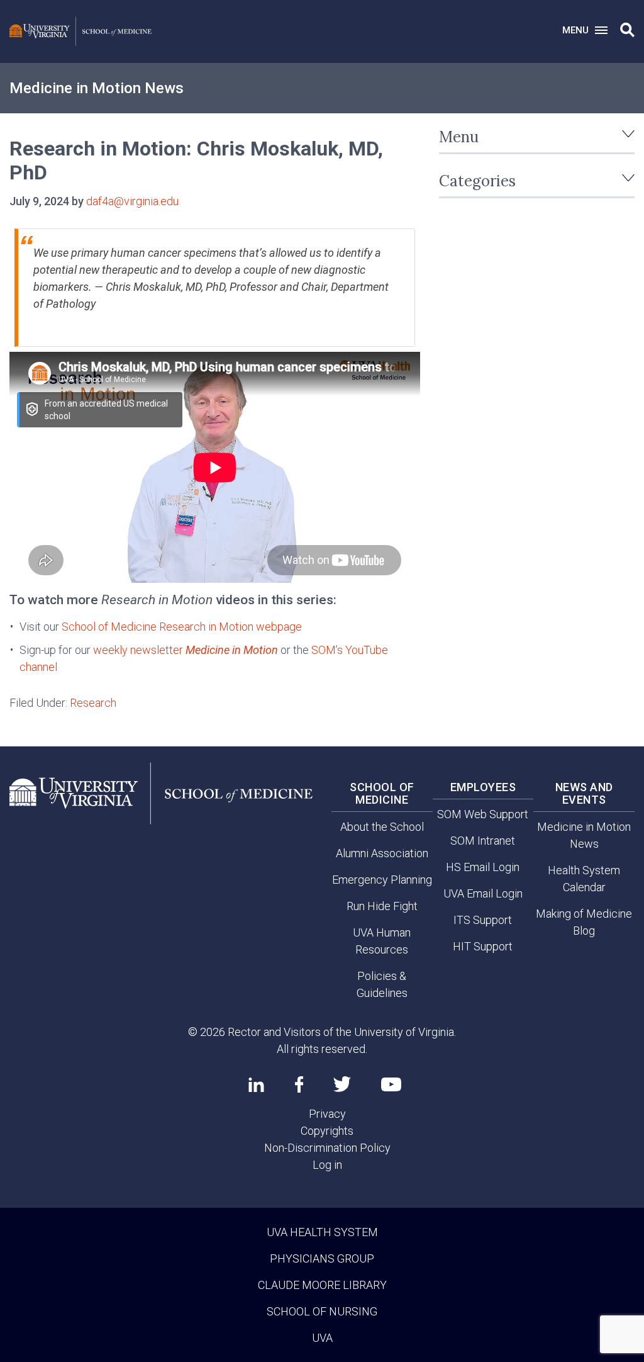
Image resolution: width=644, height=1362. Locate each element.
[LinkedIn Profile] (256, 1084)
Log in (327, 1164)
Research (93, 702)
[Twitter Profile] (342, 1084)
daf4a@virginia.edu (132, 201)
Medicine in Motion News (96, 88)
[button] (627, 30)
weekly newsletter (185, 649)
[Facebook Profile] (299, 1084)
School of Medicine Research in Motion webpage (182, 626)
